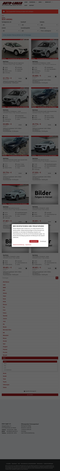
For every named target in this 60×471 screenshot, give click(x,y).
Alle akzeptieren (33, 241)
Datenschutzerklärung (18, 244)
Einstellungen (43, 241)
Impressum (28, 244)
